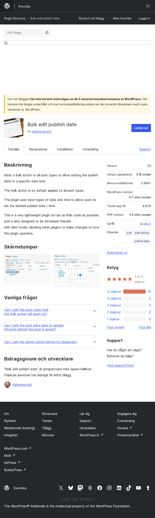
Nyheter (10, 421)
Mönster (48, 435)
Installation (65, 149)
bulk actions (142, 232)
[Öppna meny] (148, 6)
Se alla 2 (145, 223)
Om (6, 414)
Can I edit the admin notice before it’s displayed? (40, 342)
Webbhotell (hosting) (19, 428)
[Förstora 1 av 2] (45, 259)
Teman (47, 421)
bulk (129, 232)
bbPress (12, 463)
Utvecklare (88, 428)
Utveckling (90, 149)
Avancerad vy (117, 253)
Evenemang (126, 421)
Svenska (20, 488)
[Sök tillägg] (47, 33)
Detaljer (14, 149)
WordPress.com (17, 448)
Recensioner (38, 149)
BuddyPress (15, 470)
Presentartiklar (130, 435)
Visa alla (145, 327)
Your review (115, 327)
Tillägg (46, 428)
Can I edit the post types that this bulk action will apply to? (26, 312)
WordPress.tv (92, 435)
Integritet (11, 435)
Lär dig (85, 414)
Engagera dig (127, 414)
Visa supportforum (120, 365)
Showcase (49, 414)
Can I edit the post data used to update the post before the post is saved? (34, 327)
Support (145, 149)
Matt (9, 456)
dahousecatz (41, 131)
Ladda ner (141, 128)
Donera (124, 428)
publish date (142, 241)
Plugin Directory (14, 18)
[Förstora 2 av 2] (94, 259)
